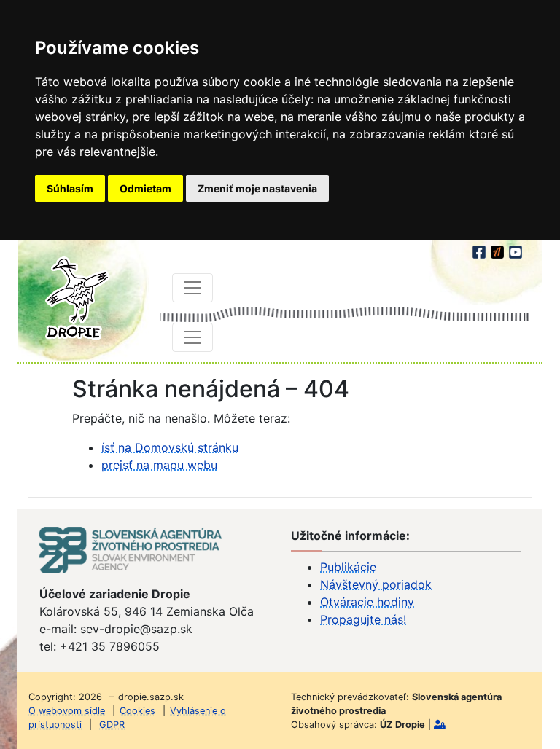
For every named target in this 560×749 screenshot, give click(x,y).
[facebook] (480, 250)
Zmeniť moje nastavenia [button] (257, 188)
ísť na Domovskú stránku (169, 447)
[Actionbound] (498, 250)
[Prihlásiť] (440, 724)
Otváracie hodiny (367, 602)
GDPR (112, 724)
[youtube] (515, 250)
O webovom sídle (66, 710)
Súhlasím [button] (70, 188)
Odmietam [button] (145, 188)
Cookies (137, 710)
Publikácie (348, 567)
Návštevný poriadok (376, 584)
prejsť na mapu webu (159, 465)
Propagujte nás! (363, 619)
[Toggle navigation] (192, 287)
